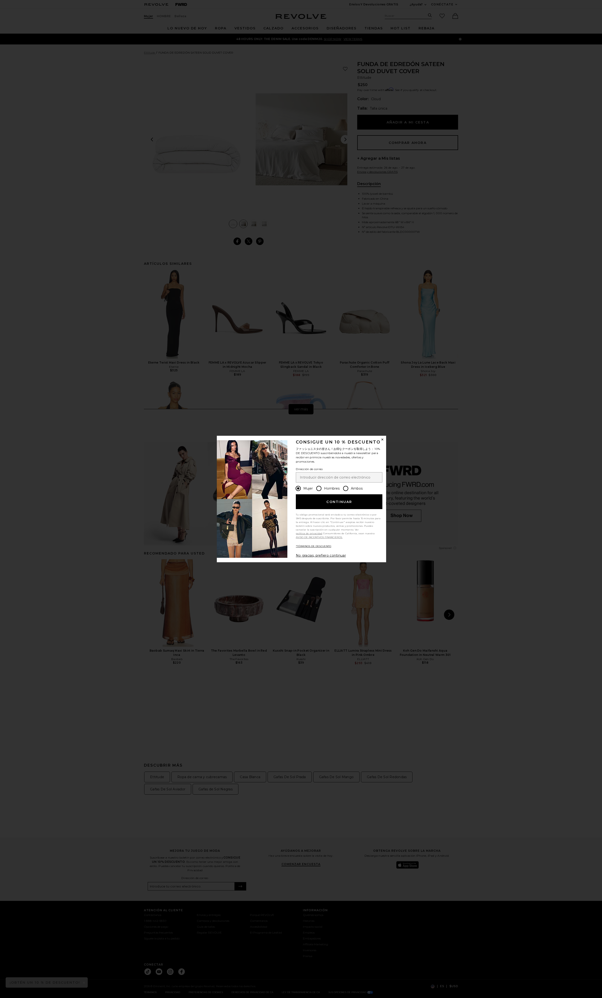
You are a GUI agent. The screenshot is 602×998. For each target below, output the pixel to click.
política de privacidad (309, 533)
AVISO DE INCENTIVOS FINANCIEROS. (319, 537)
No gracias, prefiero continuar (321, 555)
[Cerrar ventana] (382, 439)
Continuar (339, 502)
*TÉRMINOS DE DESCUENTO (313, 546)
